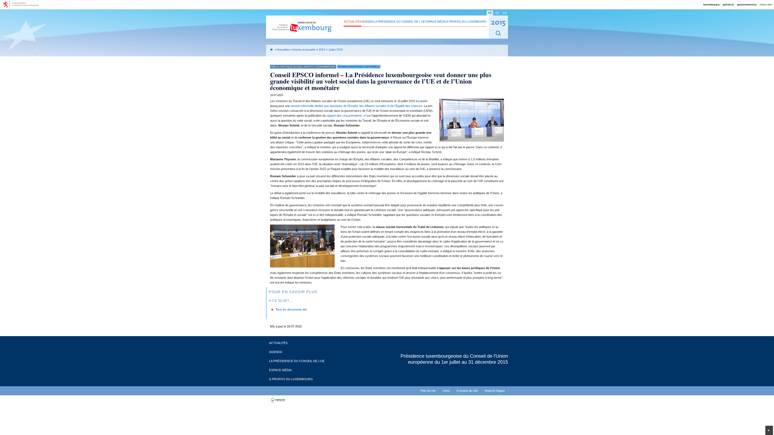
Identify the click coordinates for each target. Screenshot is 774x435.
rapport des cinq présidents (344, 115)
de (497, 12)
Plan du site (428, 390)
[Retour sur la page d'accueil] (272, 49)
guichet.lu (728, 4)
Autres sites (766, 4)
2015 (322, 49)
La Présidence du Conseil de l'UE (399, 21)
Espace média (435, 21)
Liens (446, 390)
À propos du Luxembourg (466, 21)
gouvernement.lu (746, 4)
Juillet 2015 (335, 49)
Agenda (367, 21)
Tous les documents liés (291, 309)
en (505, 12)
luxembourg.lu (711, 4)
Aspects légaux (495, 390)
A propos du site (467, 390)
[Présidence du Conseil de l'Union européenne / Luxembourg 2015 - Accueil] (302, 29)
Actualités (352, 21)
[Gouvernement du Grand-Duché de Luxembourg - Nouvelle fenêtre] (22, 4)
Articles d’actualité (303, 49)
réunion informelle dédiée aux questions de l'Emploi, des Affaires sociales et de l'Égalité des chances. (357, 106)
